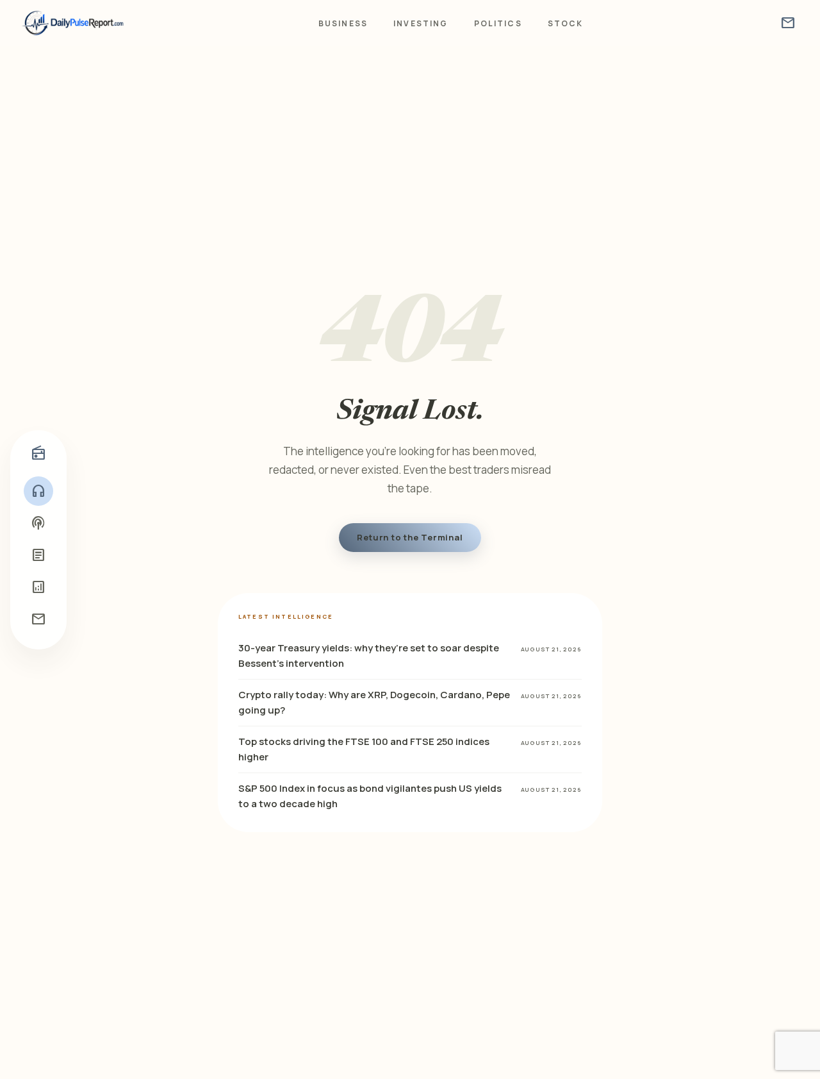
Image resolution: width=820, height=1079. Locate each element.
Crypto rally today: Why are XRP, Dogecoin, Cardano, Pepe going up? (374, 702)
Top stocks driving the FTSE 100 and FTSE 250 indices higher (363, 749)
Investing (420, 23)
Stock (566, 23)
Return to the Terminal (410, 537)
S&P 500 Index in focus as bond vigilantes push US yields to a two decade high (370, 796)
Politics (498, 23)
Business (343, 23)
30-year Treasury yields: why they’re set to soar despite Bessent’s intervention (368, 655)
